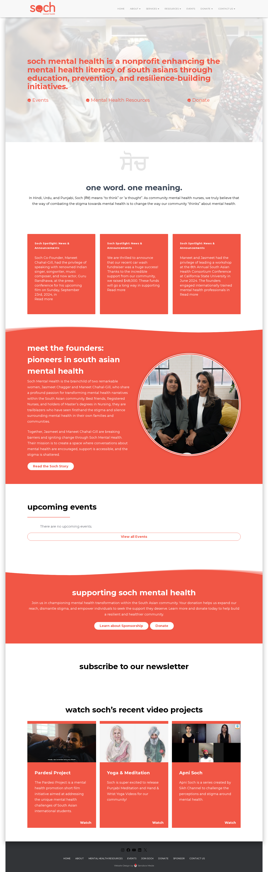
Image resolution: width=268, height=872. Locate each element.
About (134, 8)
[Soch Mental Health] (43, 8)
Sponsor (179, 858)
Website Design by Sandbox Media (134, 865)
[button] (140, 8)
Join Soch (147, 858)
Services (151, 8)
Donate (206, 8)
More (61, 274)
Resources (172, 8)
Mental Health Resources (120, 100)
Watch (85, 823)
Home (121, 8)
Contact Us (225, 8)
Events (191, 8)
